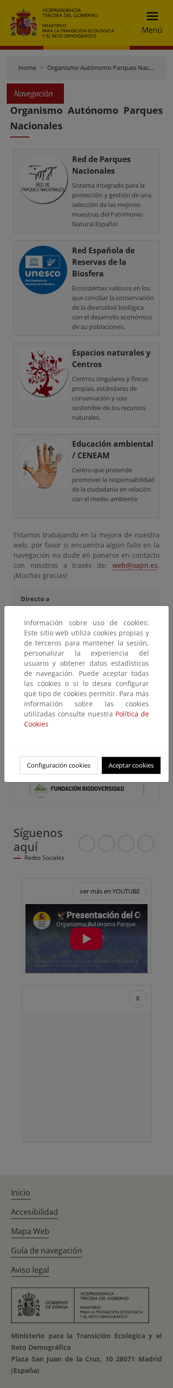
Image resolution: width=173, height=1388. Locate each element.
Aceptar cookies (131, 765)
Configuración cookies (58, 765)
